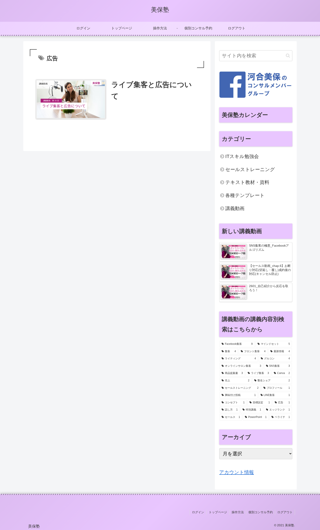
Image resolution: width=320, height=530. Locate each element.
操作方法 (238, 512)
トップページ (218, 512)
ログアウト (285, 512)
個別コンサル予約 (260, 512)
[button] (288, 55)
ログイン (198, 512)
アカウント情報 (236, 472)
